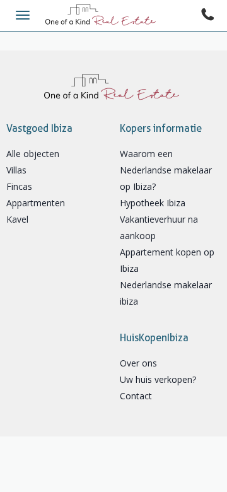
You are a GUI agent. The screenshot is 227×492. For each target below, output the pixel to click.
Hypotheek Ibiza (152, 203)
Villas (16, 170)
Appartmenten (35, 203)
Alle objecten (32, 154)
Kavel (17, 219)
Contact (136, 396)
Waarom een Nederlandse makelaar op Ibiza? (166, 170)
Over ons (138, 363)
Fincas (19, 186)
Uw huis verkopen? (158, 379)
